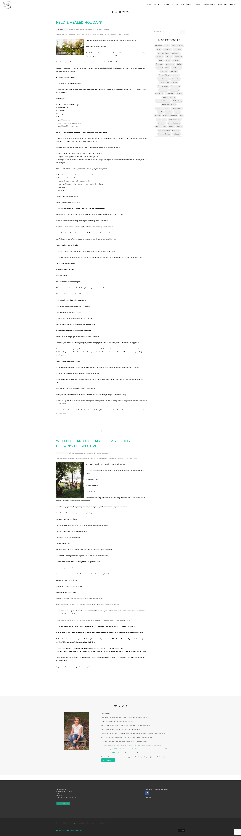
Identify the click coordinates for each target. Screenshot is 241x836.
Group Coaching (174, 123)
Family (78, 35)
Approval (178, 57)
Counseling (174, 90)
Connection (163, 90)
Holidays (88, 35)
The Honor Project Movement (106, 458)
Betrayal (175, 60)
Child (167, 68)
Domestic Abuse (168, 97)
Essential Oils (177, 108)
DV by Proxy (177, 101)
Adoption (177, 49)
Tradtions (113, 35)
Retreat (233, 5)
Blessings (159, 64)
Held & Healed (75, 458)
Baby (168, 60)
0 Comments (124, 35)
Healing (172, 126)
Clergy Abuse (163, 86)
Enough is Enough (162, 108)
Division (179, 93)
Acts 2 (159, 49)
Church (176, 75)
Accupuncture (177, 46)
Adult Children (164, 53)
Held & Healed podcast (117, 753)
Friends (158, 115)
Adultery (176, 53)
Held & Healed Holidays (79, 22)
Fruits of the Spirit (170, 115)
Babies (161, 60)
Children (164, 71)
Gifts (82, 35)
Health (179, 126)
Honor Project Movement (191, 5)
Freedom (168, 112)
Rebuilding (96, 35)
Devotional (170, 93)
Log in (182, 830)
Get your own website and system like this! (69, 830)
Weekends (120, 458)
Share (62, 29)
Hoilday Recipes (164, 134)
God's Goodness (175, 119)
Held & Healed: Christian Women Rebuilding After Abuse (89, 410)
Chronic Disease (165, 75)
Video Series (222, 5)
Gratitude (161, 123)
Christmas (71, 35)
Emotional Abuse (169, 104)
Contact (109, 760)
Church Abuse (163, 79)
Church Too (175, 79)
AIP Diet (169, 57)
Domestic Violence (163, 101)
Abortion (158, 46)
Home (149, 5)
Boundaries (63, 35)
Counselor (159, 93)
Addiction (167, 49)
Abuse (166, 46)
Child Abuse (176, 68)
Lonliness (91, 458)
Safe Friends (104, 35)
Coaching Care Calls (170, 5)
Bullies (179, 64)
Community (175, 86)
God (164, 119)
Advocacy (159, 57)
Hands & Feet (160, 126)
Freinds (67, 458)
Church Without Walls (169, 82)
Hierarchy (176, 130)
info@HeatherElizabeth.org (68, 797)
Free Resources (209, 5)
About (156, 5)
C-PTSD (159, 68)
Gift (181, 115)
